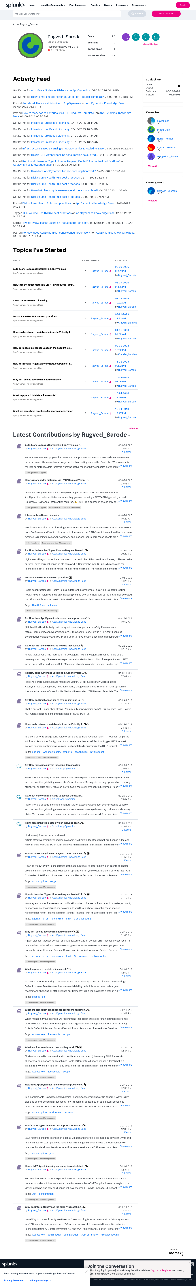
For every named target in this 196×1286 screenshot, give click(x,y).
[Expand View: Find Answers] (85, 5)
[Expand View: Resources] (145, 5)
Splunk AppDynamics (63, 768)
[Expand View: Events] (99, 5)
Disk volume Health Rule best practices (55, 177)
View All (133, 428)
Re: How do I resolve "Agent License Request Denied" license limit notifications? (71, 161)
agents (36, 918)
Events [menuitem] (94, 5)
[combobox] (79, 13)
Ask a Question (166, 13)
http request (97, 751)
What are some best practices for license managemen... (44, 411)
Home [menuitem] (31, 5)
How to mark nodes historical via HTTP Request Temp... (44, 284)
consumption (39, 881)
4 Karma (127, 521)
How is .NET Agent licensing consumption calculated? (64, 154)
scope (66, 1034)
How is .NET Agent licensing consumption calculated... (55, 1166)
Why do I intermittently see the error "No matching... (54, 1206)
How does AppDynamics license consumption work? (63, 171)
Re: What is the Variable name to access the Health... (54, 795)
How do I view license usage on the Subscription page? (55, 222)
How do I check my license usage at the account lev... (42, 347)
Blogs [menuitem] (107, 5)
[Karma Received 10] (136, 37)
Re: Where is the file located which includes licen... (53, 822)
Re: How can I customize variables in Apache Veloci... (54, 672)
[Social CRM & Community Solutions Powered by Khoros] (176, 1251)
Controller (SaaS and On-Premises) (64, 507)
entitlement (55, 1112)
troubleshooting (83, 918)
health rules (81, 751)
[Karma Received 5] (146, 37)
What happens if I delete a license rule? (35, 395)
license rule (57, 918)
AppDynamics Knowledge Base (105, 103)
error (45, 918)
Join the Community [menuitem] (52, 5)
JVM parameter (90, 1234)
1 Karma (127, 451)
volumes (52, 605)
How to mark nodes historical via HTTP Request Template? (67, 96)
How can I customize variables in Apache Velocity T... (42, 332)
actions (36, 751)
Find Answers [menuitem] (77, 5)
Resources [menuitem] (138, 5)
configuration (71, 1234)
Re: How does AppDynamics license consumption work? (57, 232)
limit (68, 918)
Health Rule (38, 605)
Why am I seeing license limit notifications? (37, 379)
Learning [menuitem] (121, 5)
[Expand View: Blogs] (111, 5)
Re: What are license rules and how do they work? (53, 645)
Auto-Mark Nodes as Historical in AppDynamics (60, 90)
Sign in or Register (161, 1270)
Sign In (183, 5)
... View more (125, 465)
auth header (54, 1234)
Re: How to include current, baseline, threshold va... (53, 765)
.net (34, 1193)
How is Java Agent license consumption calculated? (54, 1125)
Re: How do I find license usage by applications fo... (53, 700)
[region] (45, 1277)
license (69, 1112)
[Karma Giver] (126, 37)
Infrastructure (32, 543)
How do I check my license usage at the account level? (64, 190)
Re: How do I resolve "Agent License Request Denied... (55, 550)
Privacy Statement (14, 1280)
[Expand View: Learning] (127, 5)
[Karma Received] (156, 37)
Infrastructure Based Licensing (50, 122)
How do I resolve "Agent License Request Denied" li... (42, 363)
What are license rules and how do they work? (50, 1047)
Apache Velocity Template (57, 751)
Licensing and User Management (56, 543)
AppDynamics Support (36, 472)
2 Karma (127, 829)
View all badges (150, 44)
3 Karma (127, 731)
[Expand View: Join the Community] (64, 5)
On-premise (80, 956)
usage (52, 881)
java (51, 1153)
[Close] (86, 1271)
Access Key (38, 1034)
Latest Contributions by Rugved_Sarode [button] (70, 434)
